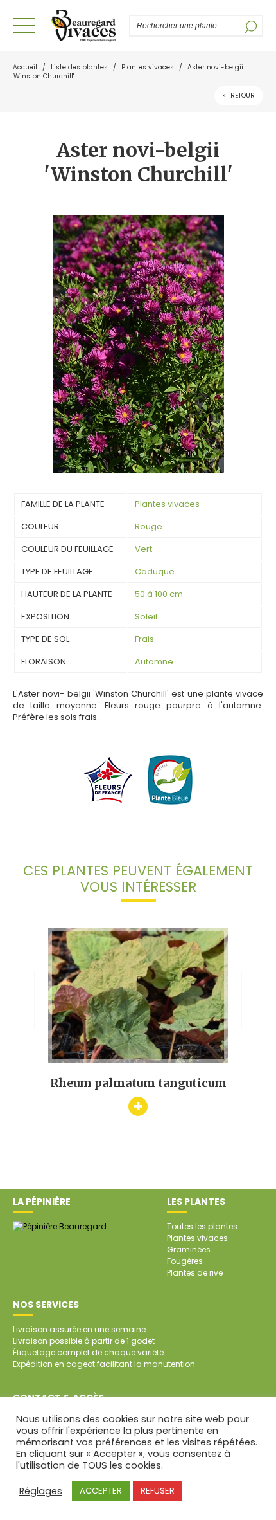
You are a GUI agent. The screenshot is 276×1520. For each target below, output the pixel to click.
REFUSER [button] (158, 1491)
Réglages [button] (40, 1491)
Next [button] (252, 1000)
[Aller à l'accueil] (83, 26)
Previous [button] (24, 1000)
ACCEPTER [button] (101, 1491)
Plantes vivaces (147, 67)
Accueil (25, 67)
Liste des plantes (79, 67)
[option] (138, 1022)
